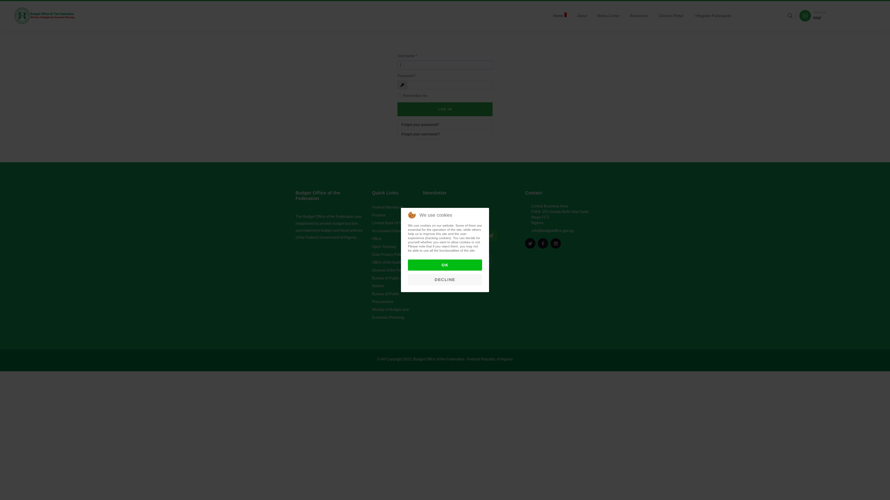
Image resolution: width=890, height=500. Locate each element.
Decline (445, 279)
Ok (445, 265)
